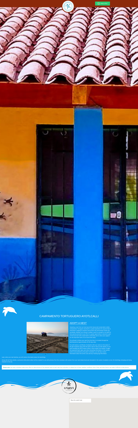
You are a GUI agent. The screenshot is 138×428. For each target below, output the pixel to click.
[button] (28, 337)
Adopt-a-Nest (103, 3)
